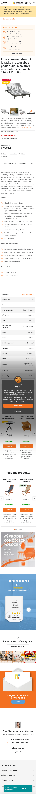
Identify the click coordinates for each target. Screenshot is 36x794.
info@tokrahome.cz (20, 739)
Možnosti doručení (10, 138)
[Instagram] (21, 752)
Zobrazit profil (17, 646)
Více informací (25, 128)
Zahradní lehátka (27, 295)
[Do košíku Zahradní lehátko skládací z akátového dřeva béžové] (26, 510)
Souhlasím (19, 406)
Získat (18, 702)
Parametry (22, 163)
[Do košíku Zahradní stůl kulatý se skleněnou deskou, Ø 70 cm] (9, 446)
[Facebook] (16, 752)
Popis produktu (9, 163)
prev (1, 433)
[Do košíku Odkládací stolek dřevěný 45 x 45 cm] (26, 446)
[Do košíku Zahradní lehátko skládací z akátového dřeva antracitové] (9, 510)
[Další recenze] (29, 610)
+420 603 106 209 (20, 742)
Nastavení (18, 411)
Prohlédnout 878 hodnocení (18, 591)
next (34, 433)
